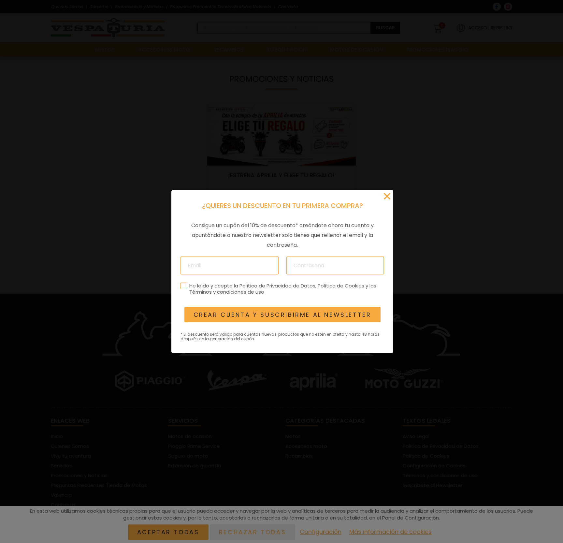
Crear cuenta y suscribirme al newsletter (282, 315)
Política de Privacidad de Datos (277, 285)
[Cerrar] (387, 196)
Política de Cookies (340, 285)
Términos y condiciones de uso (226, 291)
